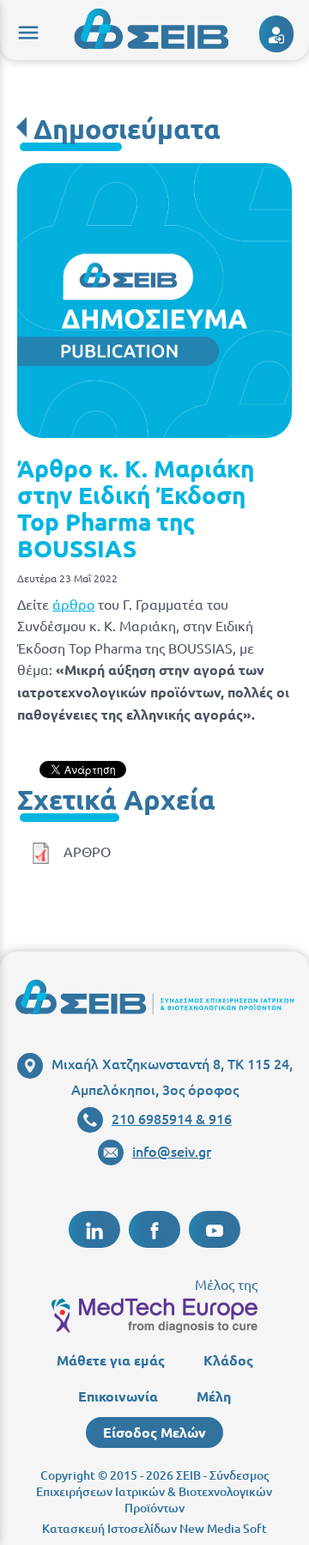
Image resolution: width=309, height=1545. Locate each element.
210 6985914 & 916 (172, 1118)
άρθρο (73, 603)
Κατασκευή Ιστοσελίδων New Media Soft (154, 1528)
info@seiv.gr (171, 1150)
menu (25, 30)
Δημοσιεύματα (127, 129)
